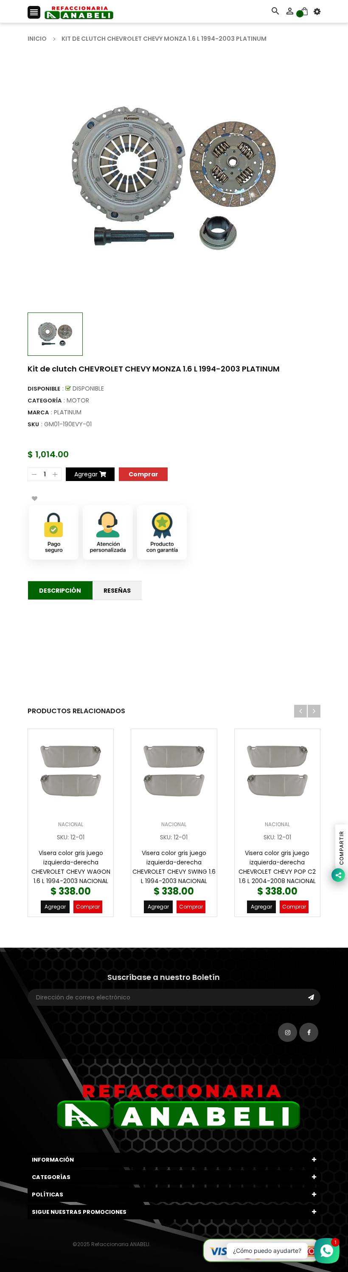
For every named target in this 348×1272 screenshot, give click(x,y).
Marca (38, 412)
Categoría (45, 401)
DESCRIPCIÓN (60, 590)
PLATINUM (67, 412)
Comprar (88, 906)
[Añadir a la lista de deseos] (34, 498)
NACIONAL (70, 824)
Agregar (55, 906)
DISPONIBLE (44, 389)
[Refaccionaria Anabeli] (261, 1249)
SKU (33, 424)
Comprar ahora (143, 473)
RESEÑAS (117, 590)
